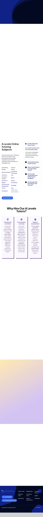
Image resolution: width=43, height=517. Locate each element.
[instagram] (37, 507)
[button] (32, 144)
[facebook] (35, 507)
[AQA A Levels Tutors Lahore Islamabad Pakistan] (9, 490)
